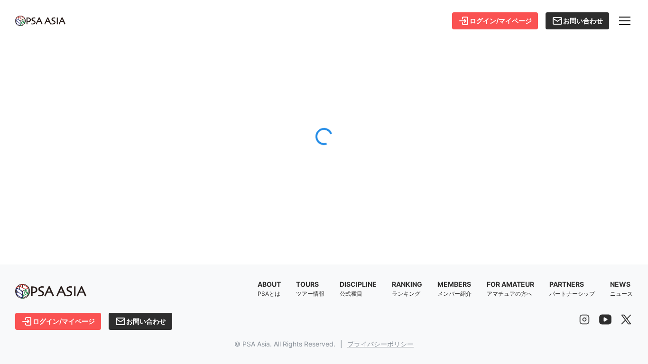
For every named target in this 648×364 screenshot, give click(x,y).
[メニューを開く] (625, 21)
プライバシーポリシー (380, 344)
